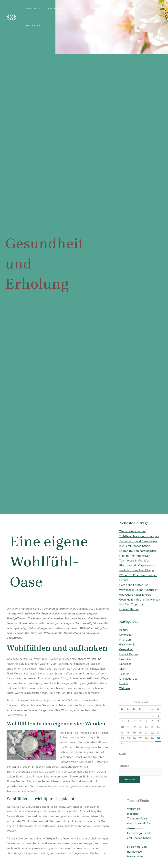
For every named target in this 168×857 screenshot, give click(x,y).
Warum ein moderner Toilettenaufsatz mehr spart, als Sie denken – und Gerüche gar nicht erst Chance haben (139, 823)
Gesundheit (55, 8)
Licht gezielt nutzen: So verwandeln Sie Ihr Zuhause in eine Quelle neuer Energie (138, 589)
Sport (122, 668)
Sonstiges (125, 663)
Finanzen (125, 639)
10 (122, 727)
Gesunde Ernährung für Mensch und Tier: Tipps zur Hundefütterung (139, 604)
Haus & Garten (128, 654)
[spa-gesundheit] (11, 16)
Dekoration (33, 25)
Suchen (124, 765)
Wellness (76, 8)
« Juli (122, 753)
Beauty (94, 8)
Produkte (113, 8)
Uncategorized (128, 678)
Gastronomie (135, 8)
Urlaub (123, 683)
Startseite (33, 8)
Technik (124, 673)
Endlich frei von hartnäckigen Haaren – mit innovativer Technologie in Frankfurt (137, 555)
